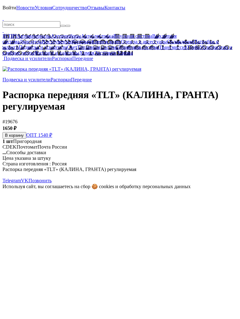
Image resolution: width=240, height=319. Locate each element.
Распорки (62, 58)
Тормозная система (138, 47)
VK (24, 180)
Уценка (124, 52)
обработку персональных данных (155, 186)
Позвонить (40, 180)
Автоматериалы (34, 36)
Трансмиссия (173, 47)
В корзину (14, 135)
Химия (86, 52)
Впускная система (132, 36)
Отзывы (95, 7)
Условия (43, 7)
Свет (72, 47)
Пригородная (22, 141)
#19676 (10, 121)
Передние (82, 58)
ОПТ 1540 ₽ (39, 135)
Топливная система (97, 47)
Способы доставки (24, 152)
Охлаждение (180, 41)
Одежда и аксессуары (144, 41)
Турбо (193, 47)
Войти (9, 7)
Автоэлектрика (97, 36)
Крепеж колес (106, 41)
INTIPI (9, 36)
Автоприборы (66, 36)
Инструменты (56, 41)
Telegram (11, 180)
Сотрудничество (69, 7)
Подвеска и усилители (43, 47)
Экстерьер (105, 52)
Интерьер (81, 41)
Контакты (114, 7)
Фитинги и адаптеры (56, 52)
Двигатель (30, 41)
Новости (25, 7)
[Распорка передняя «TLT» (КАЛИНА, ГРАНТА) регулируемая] (71, 69)
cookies (106, 186)
